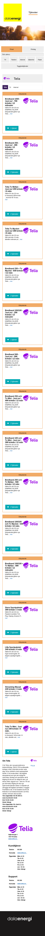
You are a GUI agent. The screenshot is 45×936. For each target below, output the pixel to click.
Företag (33, 49)
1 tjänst (13, 128)
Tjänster (33, 12)
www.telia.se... (13, 839)
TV (5, 60)
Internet (22, 60)
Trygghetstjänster (22, 66)
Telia (5, 87)
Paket (40, 60)
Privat (12, 49)
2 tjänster (14, 172)
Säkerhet (31, 60)
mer (11, 114)
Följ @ (33, 765)
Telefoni (13, 60)
